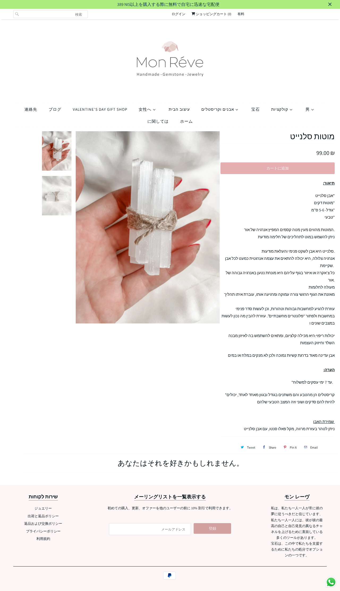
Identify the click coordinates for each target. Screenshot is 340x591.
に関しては (158, 121)
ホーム (186, 121)
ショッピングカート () (213, 14)
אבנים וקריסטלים (218, 109)
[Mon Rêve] (170, 59)
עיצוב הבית (179, 109)
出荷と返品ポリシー (43, 516)
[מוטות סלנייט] (148, 227)
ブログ (55, 109)
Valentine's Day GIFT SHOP (100, 109)
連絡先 (30, 109)
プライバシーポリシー (43, 531)
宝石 (255, 109)
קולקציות (280, 109)
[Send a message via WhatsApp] (331, 582)
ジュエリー (43, 508)
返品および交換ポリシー (43, 523)
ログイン (178, 14)
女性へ (145, 109)
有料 (240, 14)
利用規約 (43, 538)
